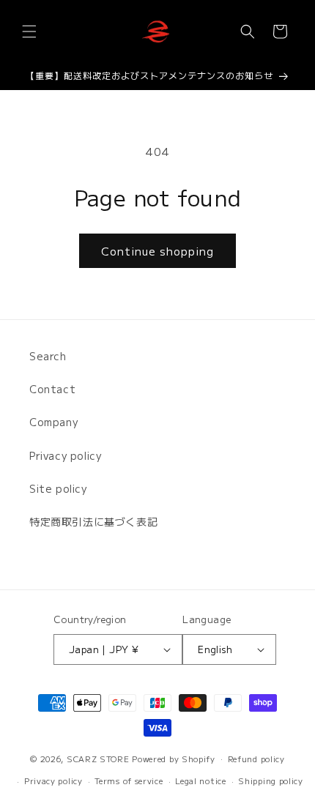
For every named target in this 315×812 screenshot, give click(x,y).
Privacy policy (65, 455)
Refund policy (256, 758)
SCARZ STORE (98, 758)
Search (48, 356)
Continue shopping (157, 250)
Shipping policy (270, 780)
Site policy (58, 488)
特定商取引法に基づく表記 (93, 521)
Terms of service (128, 780)
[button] (29, 31)
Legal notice (200, 780)
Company (53, 421)
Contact (52, 388)
